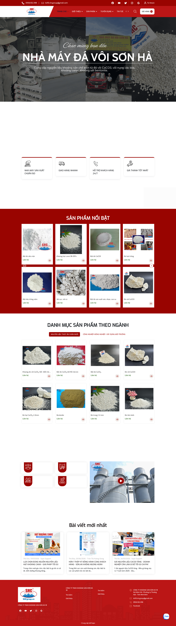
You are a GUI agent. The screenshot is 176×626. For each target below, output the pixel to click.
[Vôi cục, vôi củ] (71, 282)
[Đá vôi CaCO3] (138, 282)
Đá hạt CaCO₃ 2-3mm (31, 415)
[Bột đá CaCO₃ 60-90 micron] (71, 355)
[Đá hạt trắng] (138, 239)
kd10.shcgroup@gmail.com (56, 3)
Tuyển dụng (106, 11)
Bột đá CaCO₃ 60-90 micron (67, 372)
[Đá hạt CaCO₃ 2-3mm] (37, 398)
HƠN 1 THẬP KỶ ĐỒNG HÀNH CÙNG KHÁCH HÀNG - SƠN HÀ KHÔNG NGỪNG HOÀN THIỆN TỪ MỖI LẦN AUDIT (132, 564)
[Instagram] (132, 3)
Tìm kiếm (69, 595)
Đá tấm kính (129, 415)
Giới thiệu (76, 11)
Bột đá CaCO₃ (96, 372)
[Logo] (29, 594)
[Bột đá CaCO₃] (105, 355)
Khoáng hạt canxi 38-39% (67, 256)
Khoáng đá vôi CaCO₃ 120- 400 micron (37, 372)
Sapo (93, 623)
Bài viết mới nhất (88, 525)
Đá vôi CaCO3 (129, 299)
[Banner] (88, 59)
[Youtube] (119, 3)
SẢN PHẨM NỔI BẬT (88, 218)
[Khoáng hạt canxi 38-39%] (71, 239)
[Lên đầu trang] (172, 610)
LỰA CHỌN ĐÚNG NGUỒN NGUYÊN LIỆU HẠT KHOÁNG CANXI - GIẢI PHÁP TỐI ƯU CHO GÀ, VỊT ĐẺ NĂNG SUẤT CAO (86, 564)
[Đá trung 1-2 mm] (105, 398)
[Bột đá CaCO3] (104, 239)
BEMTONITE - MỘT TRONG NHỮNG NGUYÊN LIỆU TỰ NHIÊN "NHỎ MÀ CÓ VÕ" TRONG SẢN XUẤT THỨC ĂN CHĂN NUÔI (42, 564)
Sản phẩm (91, 11)
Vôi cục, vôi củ (62, 299)
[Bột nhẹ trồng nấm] (37, 282)
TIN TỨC (120, 11)
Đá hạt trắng (129, 256)
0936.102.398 (31, 3)
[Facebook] (113, 3)
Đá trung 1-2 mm (97, 415)
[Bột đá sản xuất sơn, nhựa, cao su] (104, 282)
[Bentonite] (71, 398)
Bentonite (60, 415)
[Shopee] (126, 3)
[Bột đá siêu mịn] (37, 239)
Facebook (136, 606)
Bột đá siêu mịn (29, 256)
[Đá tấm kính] (139, 398)
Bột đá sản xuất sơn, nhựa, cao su (103, 299)
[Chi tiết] (50, 261)
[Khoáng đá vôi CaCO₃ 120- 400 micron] (37, 355)
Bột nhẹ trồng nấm (30, 299)
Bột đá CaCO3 (95, 256)
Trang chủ (62, 11)
